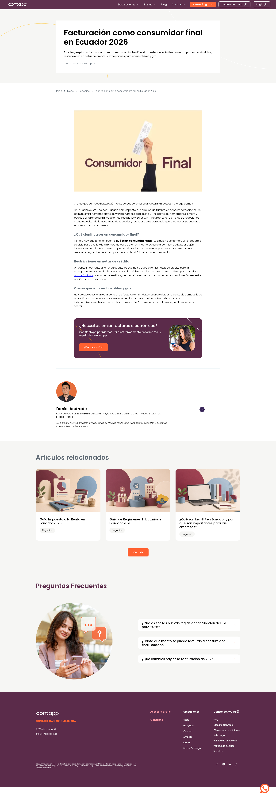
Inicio (59, 91)
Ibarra (186, 742)
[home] (61, 4)
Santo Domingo (192, 748)
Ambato (187, 737)
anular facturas (83, 275)
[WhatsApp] (265, 786)
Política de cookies (224, 746)
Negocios (84, 91)
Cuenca (187, 731)
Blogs (70, 91)
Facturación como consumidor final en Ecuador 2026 (125, 91)
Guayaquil (189, 725)
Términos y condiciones (227, 730)
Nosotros (218, 751)
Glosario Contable (224, 725)
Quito (186, 720)
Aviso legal (219, 735)
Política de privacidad (226, 740)
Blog (164, 4)
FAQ (216, 719)
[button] (128, 4)
